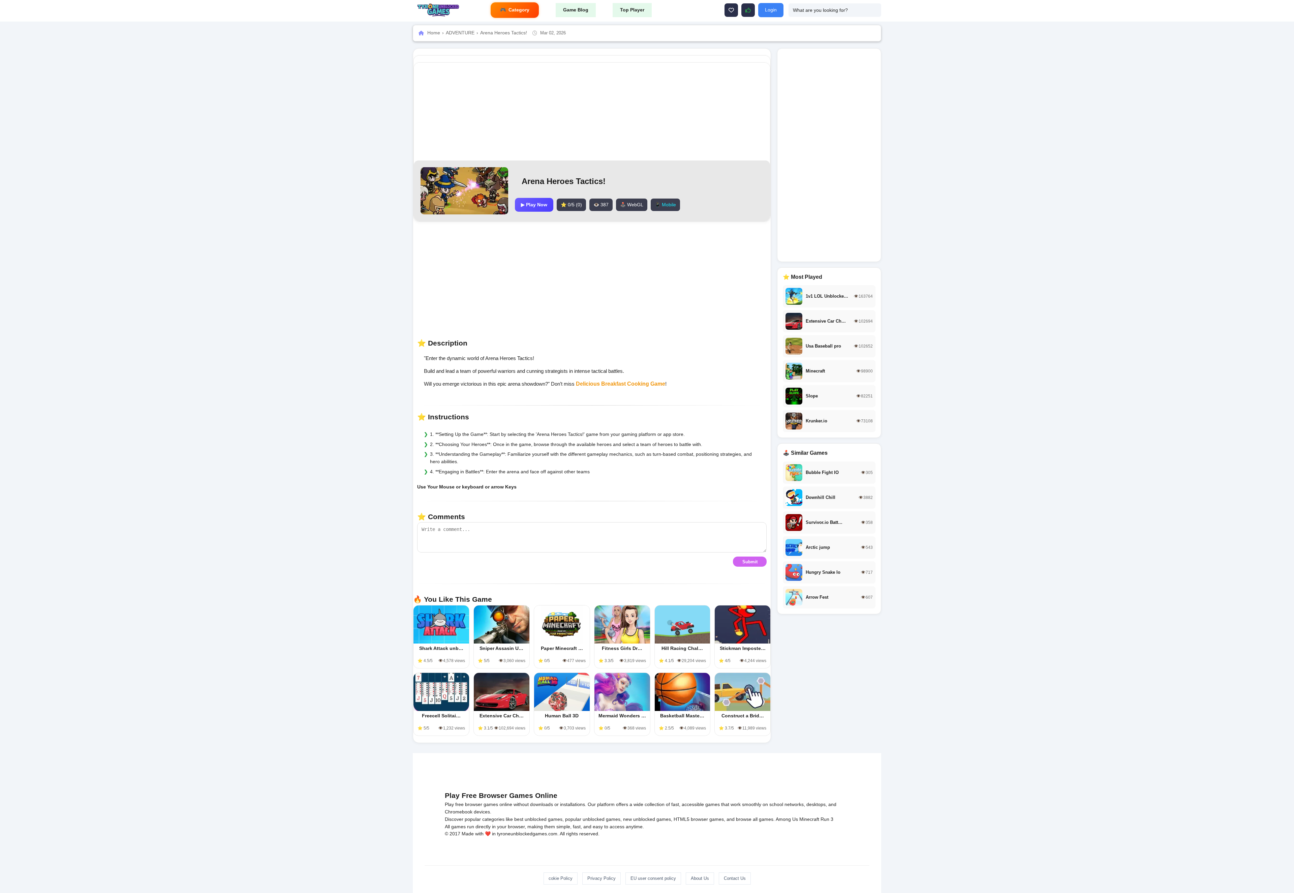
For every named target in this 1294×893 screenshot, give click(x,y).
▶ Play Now (534, 204)
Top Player (632, 9)
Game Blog (575, 9)
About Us (700, 878)
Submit (750, 561)
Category (519, 9)
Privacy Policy (601, 878)
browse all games (754, 819)
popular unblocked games (592, 819)
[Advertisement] (592, 111)
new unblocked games (647, 819)
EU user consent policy (653, 878)
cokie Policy (561, 878)
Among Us (787, 819)
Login (771, 9)
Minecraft (809, 819)
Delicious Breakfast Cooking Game (620, 384)
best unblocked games (538, 819)
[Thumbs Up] (748, 10)
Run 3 (827, 819)
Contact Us (735, 878)
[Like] (731, 10)
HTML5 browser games (699, 819)
